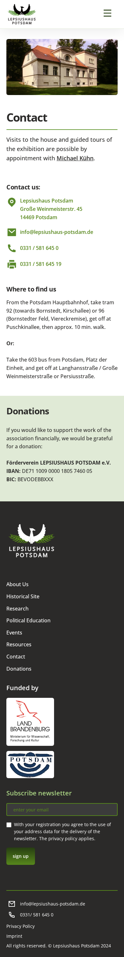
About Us (17, 584)
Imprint (14, 936)
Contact (15, 656)
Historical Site (22, 596)
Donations (18, 668)
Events (14, 632)
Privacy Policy (20, 926)
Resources (18, 644)
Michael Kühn (75, 158)
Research (17, 608)
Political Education (28, 620)
